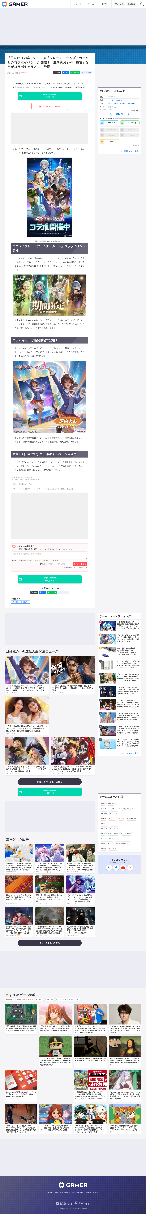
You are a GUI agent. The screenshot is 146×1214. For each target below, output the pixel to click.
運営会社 (96, 1192)
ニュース (77, 4)
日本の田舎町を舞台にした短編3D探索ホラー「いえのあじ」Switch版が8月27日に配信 (90, 1060)
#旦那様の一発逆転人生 (20, 602)
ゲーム (91, 4)
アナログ (126, 809)
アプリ (105, 4)
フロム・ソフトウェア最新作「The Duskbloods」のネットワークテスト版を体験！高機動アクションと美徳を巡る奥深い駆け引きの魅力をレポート (21, 1129)
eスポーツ (115, 828)
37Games (111, 97)
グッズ (122, 819)
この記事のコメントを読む (51, 106)
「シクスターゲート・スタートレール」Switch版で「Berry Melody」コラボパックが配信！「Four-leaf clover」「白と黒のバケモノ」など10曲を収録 (49, 867)
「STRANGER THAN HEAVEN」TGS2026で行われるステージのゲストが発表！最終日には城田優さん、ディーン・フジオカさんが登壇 (125, 1029)
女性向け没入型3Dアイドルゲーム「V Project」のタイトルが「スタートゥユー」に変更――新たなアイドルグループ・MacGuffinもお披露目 (80, 866)
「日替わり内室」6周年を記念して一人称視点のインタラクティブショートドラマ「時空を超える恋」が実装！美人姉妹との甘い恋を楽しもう (26, 728)
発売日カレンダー (107, 843)
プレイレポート (113, 834)
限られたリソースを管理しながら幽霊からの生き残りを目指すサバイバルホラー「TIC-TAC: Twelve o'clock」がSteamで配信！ (80, 930)
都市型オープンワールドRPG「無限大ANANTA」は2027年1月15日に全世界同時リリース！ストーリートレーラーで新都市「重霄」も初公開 (18, 930)
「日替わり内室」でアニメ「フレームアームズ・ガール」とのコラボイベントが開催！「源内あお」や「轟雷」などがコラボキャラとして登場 (26, 688)
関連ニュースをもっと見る (49, 781)
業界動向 (104, 828)
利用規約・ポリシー (67, 1192)
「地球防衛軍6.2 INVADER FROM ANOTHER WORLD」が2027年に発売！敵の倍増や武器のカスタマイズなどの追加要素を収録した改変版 (49, 930)
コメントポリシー (68, 549)
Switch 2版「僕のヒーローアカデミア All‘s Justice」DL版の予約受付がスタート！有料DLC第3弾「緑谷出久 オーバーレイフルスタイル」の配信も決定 (90, 1129)
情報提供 (79, 1192)
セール (104, 849)
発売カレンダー (119, 4)
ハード (135, 809)
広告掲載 (88, 1192)
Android (119, 100)
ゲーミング (115, 813)
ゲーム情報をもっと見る (129, 151)
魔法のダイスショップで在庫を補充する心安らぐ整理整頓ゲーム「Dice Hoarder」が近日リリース (18, 897)
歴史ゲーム (112, 107)
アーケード (116, 809)
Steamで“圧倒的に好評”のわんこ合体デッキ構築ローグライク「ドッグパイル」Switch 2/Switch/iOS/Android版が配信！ (125, 1129)
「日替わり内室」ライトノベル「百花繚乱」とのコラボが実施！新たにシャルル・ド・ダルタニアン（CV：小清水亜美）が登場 (26, 769)
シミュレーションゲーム (117, 104)
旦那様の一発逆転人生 (112, 90)
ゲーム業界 (50, 999)
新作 (103, 804)
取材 (103, 834)
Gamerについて (52, 1192)
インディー (105, 809)
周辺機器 (104, 813)
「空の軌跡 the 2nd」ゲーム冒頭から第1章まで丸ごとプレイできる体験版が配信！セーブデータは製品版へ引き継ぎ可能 (55, 1028)
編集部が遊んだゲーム (124, 843)
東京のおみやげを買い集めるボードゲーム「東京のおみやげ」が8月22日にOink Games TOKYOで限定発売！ (21, 1094)
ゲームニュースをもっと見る (127, 753)
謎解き (104, 819)
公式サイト (120, 114)
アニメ (104, 823)
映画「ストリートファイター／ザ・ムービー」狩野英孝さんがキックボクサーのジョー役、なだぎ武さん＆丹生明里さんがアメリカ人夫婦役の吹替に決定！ (90, 1029)
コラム (104, 838)
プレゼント (113, 849)
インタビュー (127, 834)
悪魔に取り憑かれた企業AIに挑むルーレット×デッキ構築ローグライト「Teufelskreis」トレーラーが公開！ (49, 898)
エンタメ (113, 819)
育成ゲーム (131, 104)
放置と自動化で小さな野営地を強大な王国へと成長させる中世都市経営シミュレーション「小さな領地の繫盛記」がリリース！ (21, 1028)
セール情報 (21, 999)
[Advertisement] (73, 27)
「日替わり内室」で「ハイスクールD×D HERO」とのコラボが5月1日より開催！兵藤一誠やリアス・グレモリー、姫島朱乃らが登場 (72, 769)
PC (109, 100)
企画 (111, 838)
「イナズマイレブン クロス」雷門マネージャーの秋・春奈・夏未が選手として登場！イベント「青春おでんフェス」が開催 (55, 1128)
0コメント (26, 73)
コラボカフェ (132, 819)
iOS (113, 100)
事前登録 (111, 804)
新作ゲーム (10, 999)
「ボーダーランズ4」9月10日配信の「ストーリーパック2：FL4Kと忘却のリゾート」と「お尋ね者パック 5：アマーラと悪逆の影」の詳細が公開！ (80, 899)
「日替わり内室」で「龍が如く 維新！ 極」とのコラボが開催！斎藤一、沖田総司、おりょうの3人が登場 (72, 688)
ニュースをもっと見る (49, 943)
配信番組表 (131, 4)
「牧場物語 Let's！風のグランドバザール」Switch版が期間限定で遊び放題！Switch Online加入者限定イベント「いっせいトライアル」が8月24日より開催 (90, 1095)
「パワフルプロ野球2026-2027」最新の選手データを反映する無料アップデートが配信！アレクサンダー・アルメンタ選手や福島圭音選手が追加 (55, 1061)
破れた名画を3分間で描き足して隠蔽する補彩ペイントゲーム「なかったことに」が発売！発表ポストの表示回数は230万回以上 (125, 1061)
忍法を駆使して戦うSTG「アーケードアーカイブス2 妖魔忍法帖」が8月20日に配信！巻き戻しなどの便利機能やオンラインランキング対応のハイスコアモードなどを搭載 (19, 867)
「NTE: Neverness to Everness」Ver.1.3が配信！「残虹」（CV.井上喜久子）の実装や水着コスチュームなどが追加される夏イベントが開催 (125, 1095)
